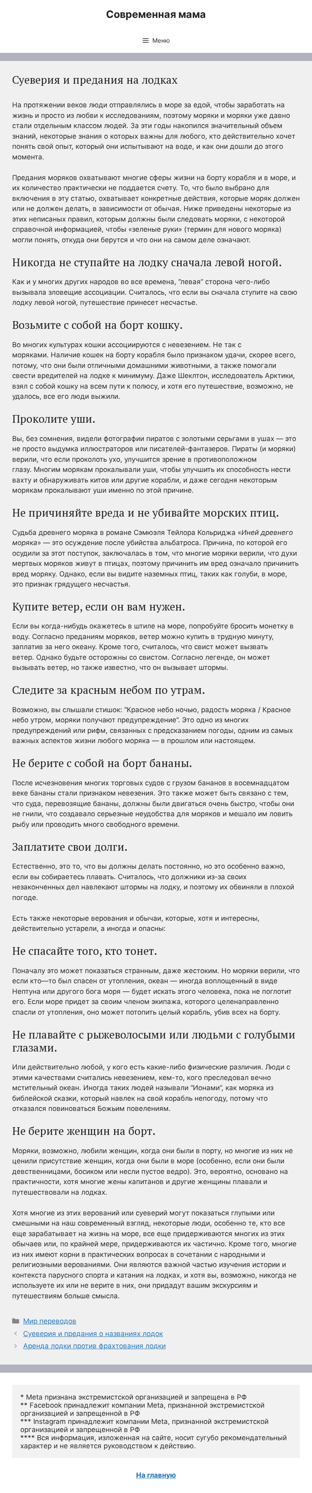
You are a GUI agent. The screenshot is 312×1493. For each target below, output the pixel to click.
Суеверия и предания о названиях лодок (93, 1334)
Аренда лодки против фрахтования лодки (94, 1346)
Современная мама (156, 14)
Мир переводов (49, 1321)
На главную (156, 1475)
